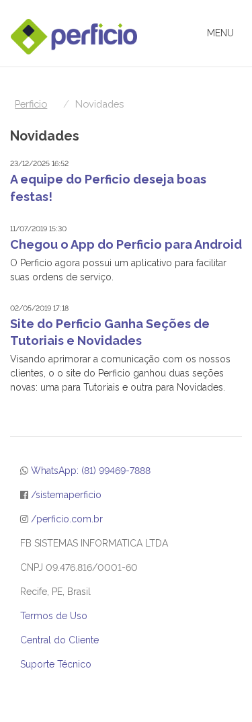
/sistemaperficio (66, 494)
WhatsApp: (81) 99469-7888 (91, 470)
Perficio (31, 104)
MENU (223, 37)
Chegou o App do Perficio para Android (126, 244)
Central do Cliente (59, 640)
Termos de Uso (53, 615)
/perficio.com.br (67, 519)
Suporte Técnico (55, 664)
